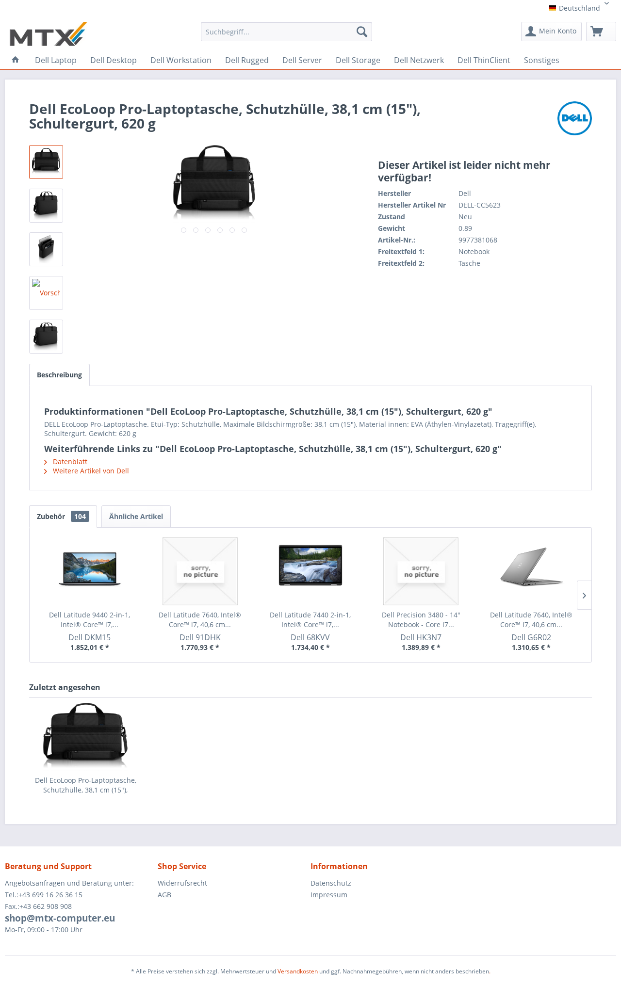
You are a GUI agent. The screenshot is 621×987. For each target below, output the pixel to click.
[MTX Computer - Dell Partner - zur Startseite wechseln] (48, 34)
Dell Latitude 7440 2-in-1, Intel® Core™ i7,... (310, 619)
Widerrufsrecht (182, 883)
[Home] (15, 59)
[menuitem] (286, 35)
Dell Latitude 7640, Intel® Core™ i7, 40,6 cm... (200, 619)
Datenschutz (330, 883)
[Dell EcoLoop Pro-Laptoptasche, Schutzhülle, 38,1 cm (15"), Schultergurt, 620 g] (85, 737)
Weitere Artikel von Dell (90, 470)
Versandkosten (298, 971)
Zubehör (61, 516)
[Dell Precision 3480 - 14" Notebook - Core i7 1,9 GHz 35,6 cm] (421, 571)
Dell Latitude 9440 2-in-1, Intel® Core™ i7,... (89, 619)
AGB (164, 894)
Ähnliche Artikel (136, 516)
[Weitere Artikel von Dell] (574, 118)
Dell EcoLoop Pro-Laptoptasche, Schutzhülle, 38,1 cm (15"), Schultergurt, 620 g (85, 785)
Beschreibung (59, 374)
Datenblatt (69, 461)
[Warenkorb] (601, 31)
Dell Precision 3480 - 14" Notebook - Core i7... (421, 619)
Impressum (328, 894)
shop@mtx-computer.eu (60, 918)
